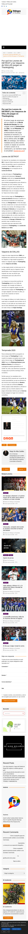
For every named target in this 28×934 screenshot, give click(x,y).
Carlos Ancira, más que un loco (11, 779)
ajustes (12, 926)
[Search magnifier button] (23, 713)
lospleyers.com (19, 151)
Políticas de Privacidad (7, 4)
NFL (5, 445)
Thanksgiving (12, 445)
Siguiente (21, 469)
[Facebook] (7, 439)
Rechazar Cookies (16, 929)
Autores (6, 825)
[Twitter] (10, 439)
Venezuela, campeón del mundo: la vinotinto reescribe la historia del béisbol (13, 528)
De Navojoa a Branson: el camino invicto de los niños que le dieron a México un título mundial (13, 497)
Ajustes (4, 931)
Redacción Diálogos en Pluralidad (12, 501)
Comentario (5, 666)
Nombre (4, 675)
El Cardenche (8, 917)
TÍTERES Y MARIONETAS (10, 781)
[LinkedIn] (12, 439)
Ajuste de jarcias (8, 558)
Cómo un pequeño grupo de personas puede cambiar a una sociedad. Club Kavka (13, 838)
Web (3, 688)
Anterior (6, 469)
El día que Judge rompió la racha (13, 646)
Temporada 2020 (6, 103)
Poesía (10, 555)
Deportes (22, 72)
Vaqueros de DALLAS (7, 101)
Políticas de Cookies (11, 1)
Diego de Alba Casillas (8, 70)
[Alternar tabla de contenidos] (23, 93)
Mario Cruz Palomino (9, 560)
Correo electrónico (7, 681)
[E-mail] (5, 439)
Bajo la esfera (16, 861)
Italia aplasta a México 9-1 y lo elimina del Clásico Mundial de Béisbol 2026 (13, 587)
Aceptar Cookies (6, 929)
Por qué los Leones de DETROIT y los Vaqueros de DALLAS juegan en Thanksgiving (11, 96)
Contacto (4, 1)
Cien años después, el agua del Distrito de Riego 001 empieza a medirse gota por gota (14, 768)
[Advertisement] (14, 31)
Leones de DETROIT (7, 100)
